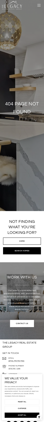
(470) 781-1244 (14, 369)
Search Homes (22, 251)
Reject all (22, 402)
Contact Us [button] (22, 323)
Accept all (22, 415)
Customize (22, 408)
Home (22, 241)
